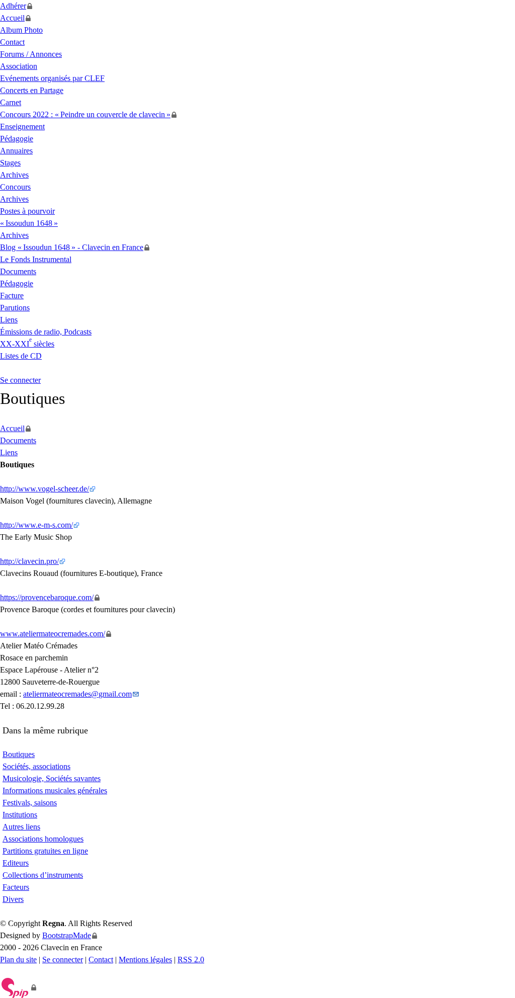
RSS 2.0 (191, 959)
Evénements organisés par (52, 78)
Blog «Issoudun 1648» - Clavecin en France (71, 247)
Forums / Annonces (31, 54)
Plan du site (18, 959)
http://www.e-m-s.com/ (36, 525)
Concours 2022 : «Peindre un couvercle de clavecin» (85, 114)
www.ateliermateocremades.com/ (52, 633)
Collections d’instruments (43, 875)
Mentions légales (145, 959)
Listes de (21, 356)
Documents (18, 271)
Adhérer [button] (13, 6)
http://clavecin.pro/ (29, 561)
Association (18, 66)
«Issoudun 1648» (29, 223)
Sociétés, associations (36, 766)
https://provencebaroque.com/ (47, 597)
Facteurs (16, 887)
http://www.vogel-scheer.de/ (44, 488)
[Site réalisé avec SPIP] (18, 987)
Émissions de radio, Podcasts (46, 331)
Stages (10, 162)
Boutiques (19, 754)
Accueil (12, 18)
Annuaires (16, 150)
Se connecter (20, 380)
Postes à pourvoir (27, 211)
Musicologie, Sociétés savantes (52, 778)
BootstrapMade (66, 935)
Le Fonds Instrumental (35, 259)
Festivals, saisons (30, 802)
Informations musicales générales (55, 790)
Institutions (20, 814)
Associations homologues (43, 839)
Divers (13, 899)
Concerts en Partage (31, 90)
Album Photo (21, 30)
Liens (9, 319)
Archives (14, 175)
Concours (15, 187)
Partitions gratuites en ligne (45, 851)
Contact (12, 42)
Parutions (15, 307)
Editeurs (16, 863)
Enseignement (22, 126)
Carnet (10, 102)
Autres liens (21, 826)
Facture (12, 295)
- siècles (27, 344)
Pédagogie (16, 138)
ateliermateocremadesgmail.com (77, 694)
